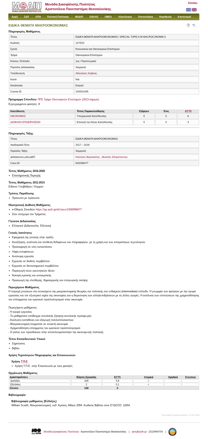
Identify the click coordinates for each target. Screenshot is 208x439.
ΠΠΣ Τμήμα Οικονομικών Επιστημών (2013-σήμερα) (68, 99)
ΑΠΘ (38, 16)
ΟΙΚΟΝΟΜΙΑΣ (18, 116)
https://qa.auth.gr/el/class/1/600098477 (59, 209)
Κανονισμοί (184, 16)
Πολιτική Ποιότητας (58, 16)
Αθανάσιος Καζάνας (86, 73)
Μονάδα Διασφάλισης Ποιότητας (61, 431)
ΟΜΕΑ (108, 16)
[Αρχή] (27, 11)
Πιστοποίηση (145, 16)
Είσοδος (192, 3)
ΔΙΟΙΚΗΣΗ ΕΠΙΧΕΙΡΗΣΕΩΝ (25, 122)
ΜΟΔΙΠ (79, 16)
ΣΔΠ (26, 16)
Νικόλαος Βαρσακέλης (88, 157)
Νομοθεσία (165, 16)
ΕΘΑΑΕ (94, 16)
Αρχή (15, 16)
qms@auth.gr (139, 431)
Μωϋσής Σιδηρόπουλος (115, 157)
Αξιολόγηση (125, 16)
